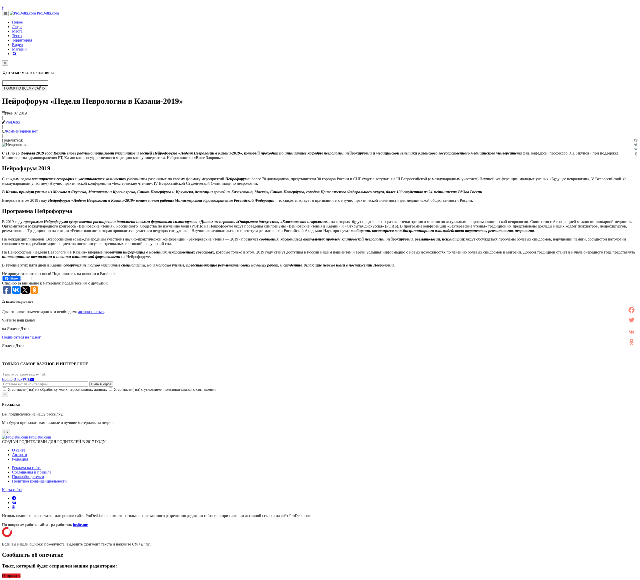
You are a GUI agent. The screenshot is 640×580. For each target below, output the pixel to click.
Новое (17, 22)
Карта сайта (12, 490)
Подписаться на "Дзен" (22, 337)
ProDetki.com (47, 13)
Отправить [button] (11, 576)
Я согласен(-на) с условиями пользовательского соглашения (165, 389)
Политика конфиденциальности (39, 481)
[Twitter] (636, 144)
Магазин (19, 49)
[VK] (636, 149)
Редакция (20, 459)
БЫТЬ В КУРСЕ (16, 379)
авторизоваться (91, 312)
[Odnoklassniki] (636, 154)
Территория (22, 40)
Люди (17, 26)
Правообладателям (28, 476)
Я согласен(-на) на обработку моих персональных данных (57, 389)
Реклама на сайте (26, 468)
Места (17, 31)
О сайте (18, 450)
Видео (17, 44)
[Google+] (631, 326)
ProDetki (13, 122)
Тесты (17, 36)
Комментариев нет (22, 131)
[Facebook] (636, 140)
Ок (6, 432)
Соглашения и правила (31, 472)
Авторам (19, 454)
